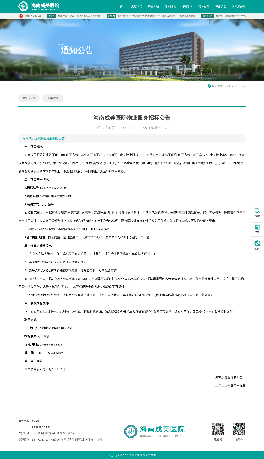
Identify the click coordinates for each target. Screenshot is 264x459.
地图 (100, 439)
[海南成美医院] (38, 6)
